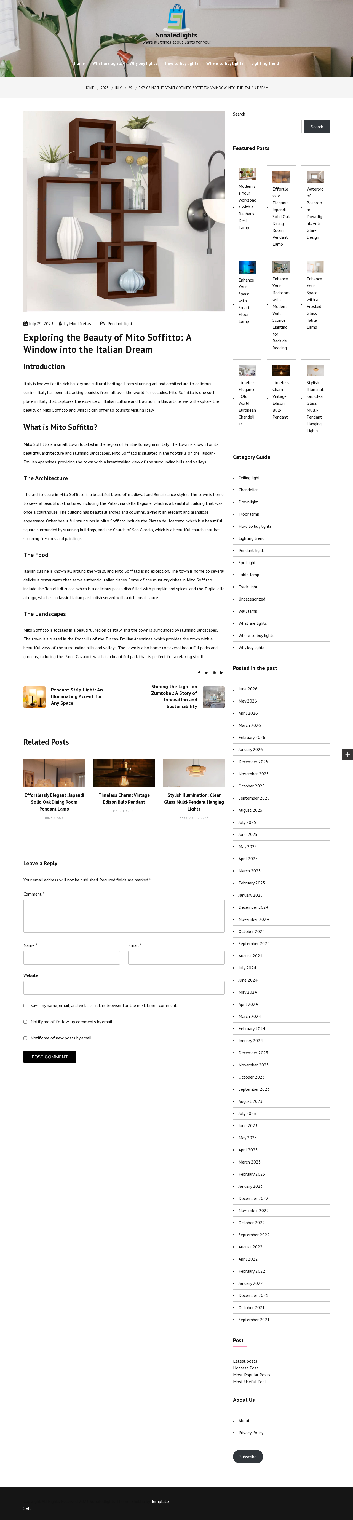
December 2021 (253, 1295)
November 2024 (254, 919)
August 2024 (251, 955)
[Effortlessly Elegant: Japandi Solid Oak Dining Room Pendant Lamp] (281, 176)
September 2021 (254, 1319)
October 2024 (252, 931)
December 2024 (253, 907)
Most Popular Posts (251, 1374)
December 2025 (253, 761)
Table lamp (249, 574)
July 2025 (247, 822)
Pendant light (120, 323)
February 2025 (252, 883)
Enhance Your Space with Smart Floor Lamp (246, 300)
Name (30, 945)
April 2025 (248, 858)
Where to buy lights (225, 63)
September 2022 (254, 1234)
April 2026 (248, 713)
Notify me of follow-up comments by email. (72, 1021)
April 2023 (248, 1149)
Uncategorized (252, 599)
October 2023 (252, 1077)
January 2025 (251, 895)
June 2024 (248, 980)
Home (79, 63)
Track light (248, 586)
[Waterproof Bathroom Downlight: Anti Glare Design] (315, 176)
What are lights (107, 63)
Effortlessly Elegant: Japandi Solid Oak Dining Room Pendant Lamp (54, 802)
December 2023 (253, 1052)
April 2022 (248, 1259)
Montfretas (80, 323)
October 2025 (252, 786)
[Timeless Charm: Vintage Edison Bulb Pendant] (281, 370)
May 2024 (248, 992)
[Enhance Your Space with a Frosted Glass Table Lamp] (315, 266)
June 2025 (248, 834)
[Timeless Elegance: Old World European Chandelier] (247, 370)
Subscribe (247, 1456)
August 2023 (251, 1101)
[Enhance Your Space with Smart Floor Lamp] (247, 267)
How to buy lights (182, 63)
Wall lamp (248, 611)
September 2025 (254, 798)
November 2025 (254, 773)
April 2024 (248, 1004)
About (244, 1420)
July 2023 (247, 1113)
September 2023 (254, 1089)
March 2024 (250, 1016)
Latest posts (245, 1361)
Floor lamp (249, 514)
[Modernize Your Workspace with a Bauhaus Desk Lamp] (247, 174)
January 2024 (251, 1040)
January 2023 (251, 1186)
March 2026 (250, 725)
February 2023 (252, 1174)
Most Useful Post (249, 1381)
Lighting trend (265, 63)
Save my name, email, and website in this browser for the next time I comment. (104, 1005)
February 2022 (252, 1271)
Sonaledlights (176, 35)
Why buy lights (143, 63)
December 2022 (253, 1198)
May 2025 (248, 846)
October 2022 (252, 1222)
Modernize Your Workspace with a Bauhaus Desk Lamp (247, 206)
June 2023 (248, 1125)
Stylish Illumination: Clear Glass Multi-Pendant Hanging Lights (194, 802)
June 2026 (248, 688)
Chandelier (248, 489)
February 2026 (252, 737)
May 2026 (248, 701)
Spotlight (247, 562)
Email (134, 945)
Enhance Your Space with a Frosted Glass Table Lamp (314, 303)
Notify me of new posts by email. (61, 1038)
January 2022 (251, 1283)
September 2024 (254, 943)
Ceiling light (249, 477)
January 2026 (251, 749)
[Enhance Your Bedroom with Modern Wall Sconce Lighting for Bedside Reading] (281, 266)
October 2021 (252, 1307)
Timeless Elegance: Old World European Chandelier (247, 403)
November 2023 (254, 1065)
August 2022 (251, 1247)
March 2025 (250, 870)
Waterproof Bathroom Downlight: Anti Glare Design (315, 213)
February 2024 (252, 1028)
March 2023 (250, 1162)
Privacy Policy (251, 1432)
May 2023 (248, 1137)
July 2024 (247, 968)
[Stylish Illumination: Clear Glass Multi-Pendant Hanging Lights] (315, 370)
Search (239, 114)
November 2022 (254, 1210)
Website (30, 975)
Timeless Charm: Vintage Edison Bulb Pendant (280, 400)
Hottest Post (245, 1368)
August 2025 (251, 810)
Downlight (248, 502)
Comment (33, 894)
